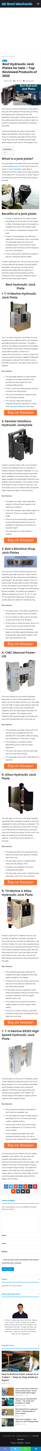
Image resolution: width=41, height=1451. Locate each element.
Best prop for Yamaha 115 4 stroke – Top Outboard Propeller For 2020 (26, 1401)
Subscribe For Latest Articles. (12, 1286)
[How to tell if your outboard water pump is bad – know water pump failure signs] (8, 1392)
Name (4, 1235)
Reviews (12, 56)
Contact (27, 1443)
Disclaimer (20, 1443)
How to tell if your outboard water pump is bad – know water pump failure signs (26, 1390)
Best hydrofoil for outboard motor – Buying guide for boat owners (26, 1411)
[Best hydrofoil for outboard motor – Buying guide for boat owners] (8, 1412)
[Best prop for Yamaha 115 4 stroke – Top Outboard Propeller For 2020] (8, 1402)
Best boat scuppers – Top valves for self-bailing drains (26, 1420)
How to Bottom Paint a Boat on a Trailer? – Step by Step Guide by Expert (20, 1377)
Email (4, 1243)
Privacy (13, 1443)
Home (6, 56)
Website (4, 1251)
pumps (31, 830)
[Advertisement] (20, 31)
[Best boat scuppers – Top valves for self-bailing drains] (8, 1422)
